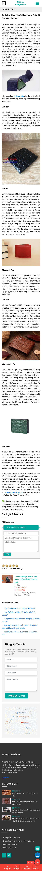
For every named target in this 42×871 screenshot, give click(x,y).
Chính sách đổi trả (10, 848)
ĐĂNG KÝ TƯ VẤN (16, 696)
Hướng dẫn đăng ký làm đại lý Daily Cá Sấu (18, 841)
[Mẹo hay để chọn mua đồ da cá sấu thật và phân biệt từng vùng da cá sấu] (6, 818)
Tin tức (13, 9)
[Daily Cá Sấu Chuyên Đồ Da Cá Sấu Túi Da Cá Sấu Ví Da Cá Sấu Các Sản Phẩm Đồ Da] (20, 3)
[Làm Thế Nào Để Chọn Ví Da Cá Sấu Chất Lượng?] (6, 801)
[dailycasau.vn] (4, 855)
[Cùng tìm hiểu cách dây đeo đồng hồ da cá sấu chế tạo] (6, 809)
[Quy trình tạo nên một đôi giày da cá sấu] (6, 792)
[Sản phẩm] (37, 862)
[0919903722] (37, 855)
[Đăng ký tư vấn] (37, 848)
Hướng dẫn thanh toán (11, 838)
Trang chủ (5, 9)
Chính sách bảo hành (11, 844)
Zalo (26, 867)
